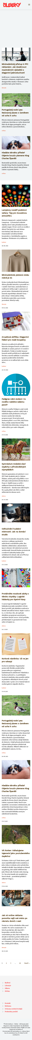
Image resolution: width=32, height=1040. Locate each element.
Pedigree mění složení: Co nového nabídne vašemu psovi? (14, 402)
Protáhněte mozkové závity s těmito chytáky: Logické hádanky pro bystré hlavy (15, 597)
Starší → (27, 963)
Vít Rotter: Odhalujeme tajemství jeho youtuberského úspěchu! (16, 853)
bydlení (4, 242)
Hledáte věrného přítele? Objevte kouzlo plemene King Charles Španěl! (15, 155)
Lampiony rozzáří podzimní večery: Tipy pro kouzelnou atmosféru (14, 213)
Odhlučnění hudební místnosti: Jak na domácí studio (14, 532)
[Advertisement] (16, 31)
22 (20, 963)
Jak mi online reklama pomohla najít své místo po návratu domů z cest (14, 918)
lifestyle (4, 87)
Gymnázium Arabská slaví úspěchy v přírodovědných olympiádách (14, 467)
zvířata (4, 130)
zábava (4, 496)
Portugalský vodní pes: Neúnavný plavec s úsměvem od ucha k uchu (15, 113)
